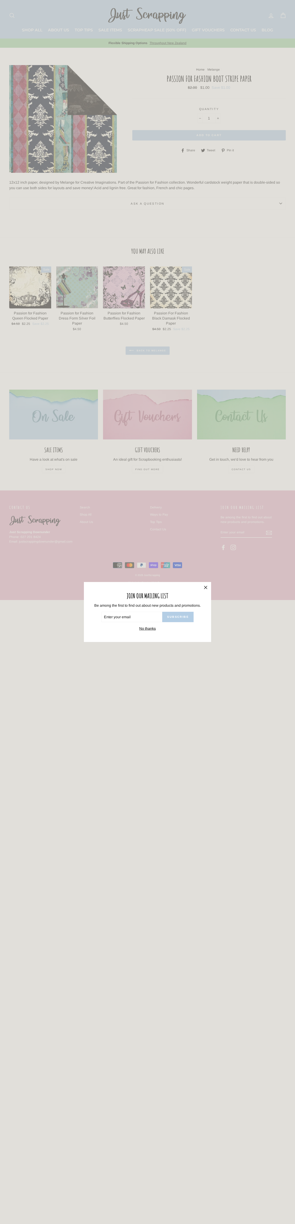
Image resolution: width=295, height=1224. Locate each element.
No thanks (147, 628)
